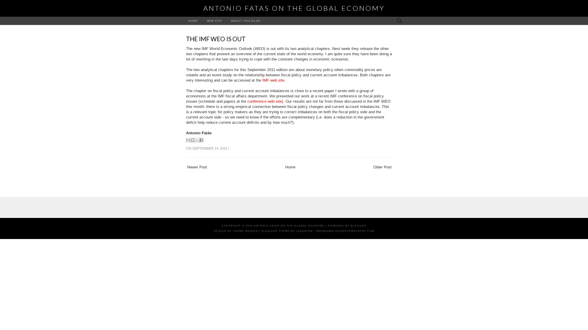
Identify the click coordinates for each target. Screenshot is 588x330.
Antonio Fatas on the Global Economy (294, 8)
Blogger (358, 225)
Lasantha (304, 231)
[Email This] (188, 140)
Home (193, 20)
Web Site (214, 20)
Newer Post (197, 167)
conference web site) (265, 101)
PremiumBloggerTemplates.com (345, 231)
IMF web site (273, 80)
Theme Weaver (245, 231)
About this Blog (246, 20)
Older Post (382, 167)
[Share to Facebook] (201, 140)
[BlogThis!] (192, 140)
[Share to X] (197, 140)
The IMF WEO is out (216, 39)
